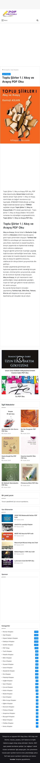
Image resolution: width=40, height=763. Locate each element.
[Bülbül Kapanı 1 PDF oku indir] (7, 554)
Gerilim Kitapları (8, 645)
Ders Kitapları (7, 661)
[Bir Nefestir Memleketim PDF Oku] (10, 472)
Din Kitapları (7, 674)
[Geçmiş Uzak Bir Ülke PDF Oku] (29, 445)
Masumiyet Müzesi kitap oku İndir (26, 542)
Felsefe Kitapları (8, 654)
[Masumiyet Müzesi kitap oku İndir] (7, 545)
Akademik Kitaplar (9, 671)
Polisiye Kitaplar (8, 710)
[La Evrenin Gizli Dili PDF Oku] (7, 563)
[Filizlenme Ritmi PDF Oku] (29, 472)
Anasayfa (6, 70)
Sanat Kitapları (8, 667)
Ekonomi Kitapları (8, 707)
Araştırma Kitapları (9, 713)
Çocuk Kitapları (8, 687)
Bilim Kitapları (7, 658)
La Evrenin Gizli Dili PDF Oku (24, 561)
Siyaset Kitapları (8, 664)
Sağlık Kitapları (8, 680)
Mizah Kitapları (8, 720)
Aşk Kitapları (15, 70)
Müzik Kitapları (7, 694)
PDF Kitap (6, 648)
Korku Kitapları (7, 726)
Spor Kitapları (7, 684)
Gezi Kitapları (7, 697)
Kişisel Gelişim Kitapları (10, 638)
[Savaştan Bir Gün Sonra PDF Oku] (10, 418)
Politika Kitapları (8, 723)
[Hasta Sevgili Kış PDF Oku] (10, 445)
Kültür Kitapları (8, 690)
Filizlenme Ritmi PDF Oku (29, 483)
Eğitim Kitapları (8, 703)
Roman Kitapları (8, 632)
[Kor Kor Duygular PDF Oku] (29, 418)
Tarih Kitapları (7, 651)
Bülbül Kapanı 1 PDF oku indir (24, 552)
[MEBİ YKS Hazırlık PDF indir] (7, 536)
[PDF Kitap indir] (9, 14)
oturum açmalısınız (22, 501)
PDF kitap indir (33, 736)
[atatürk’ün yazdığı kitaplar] (7, 527)
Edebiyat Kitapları (8, 641)
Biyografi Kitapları (8, 716)
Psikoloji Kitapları (8, 677)
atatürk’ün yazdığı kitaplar (23, 524)
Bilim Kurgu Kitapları (9, 700)
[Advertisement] (20, 45)
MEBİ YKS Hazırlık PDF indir (24, 533)
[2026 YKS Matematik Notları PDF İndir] (7, 518)
